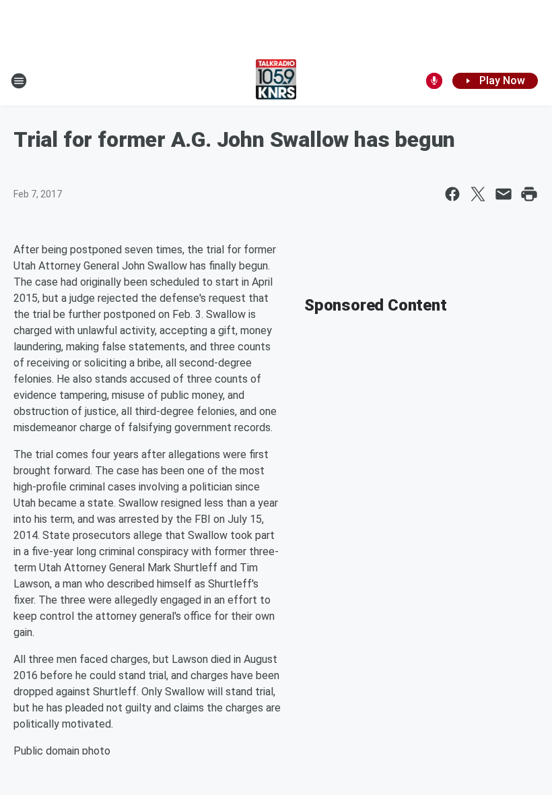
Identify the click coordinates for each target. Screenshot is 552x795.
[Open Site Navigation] (19, 81)
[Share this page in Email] (503, 194)
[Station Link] (276, 80)
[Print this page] (529, 194)
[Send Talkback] (434, 81)
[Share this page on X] (478, 194)
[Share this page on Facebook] (452, 194)
